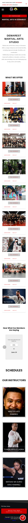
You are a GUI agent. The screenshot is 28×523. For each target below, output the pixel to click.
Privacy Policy (7, 518)
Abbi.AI (14, 520)
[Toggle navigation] (2, 9)
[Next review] (24, 347)
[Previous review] (4, 347)
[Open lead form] (23, 518)
